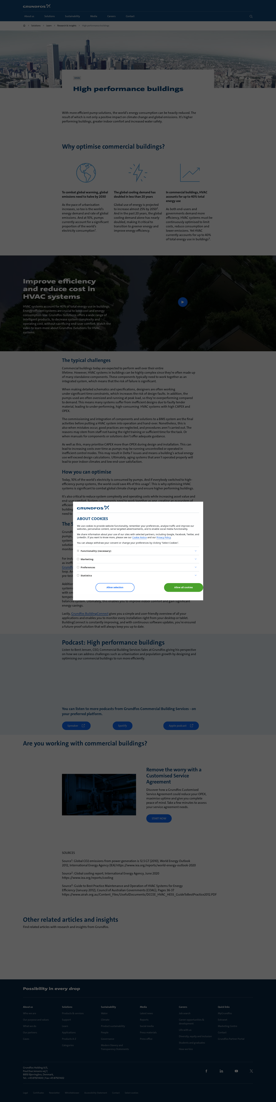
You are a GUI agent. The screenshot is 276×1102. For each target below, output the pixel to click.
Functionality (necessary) (96, 550)
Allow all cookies (183, 587)
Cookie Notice (139, 537)
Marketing (87, 559)
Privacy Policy (164, 537)
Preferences (88, 567)
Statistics (86, 575)
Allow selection (115, 587)
